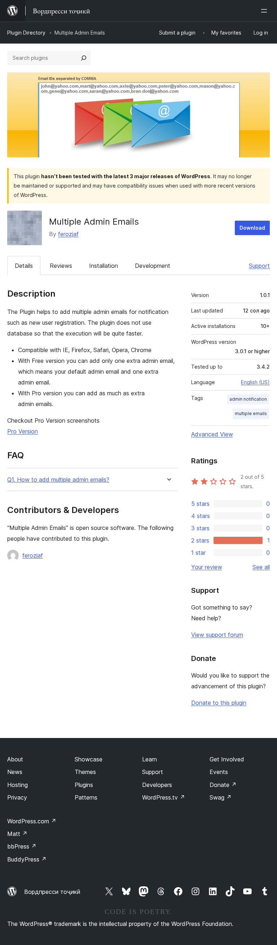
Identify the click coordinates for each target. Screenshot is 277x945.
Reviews (61, 265)
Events (219, 771)
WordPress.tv (163, 797)
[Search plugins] (83, 58)
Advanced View (212, 434)
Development (152, 265)
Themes (85, 771)
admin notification (248, 399)
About (15, 759)
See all (261, 567)
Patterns (86, 797)
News (14, 771)
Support (259, 265)
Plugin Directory (26, 33)
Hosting (17, 784)
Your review (206, 567)
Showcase (88, 759)
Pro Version (22, 431)
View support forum (217, 634)
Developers (157, 784)
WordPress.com (31, 821)
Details (24, 265)
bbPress (21, 846)
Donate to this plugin (218, 702)
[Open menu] (265, 11)
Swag (221, 797)
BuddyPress (27, 859)
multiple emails (251, 413)
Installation (103, 265)
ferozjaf (68, 234)
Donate (223, 784)
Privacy (17, 797)
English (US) (255, 382)
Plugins (84, 784)
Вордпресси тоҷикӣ (52, 891)
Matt (17, 833)
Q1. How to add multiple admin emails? (58, 479)
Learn (149, 759)
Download (252, 228)
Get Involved (227, 759)
